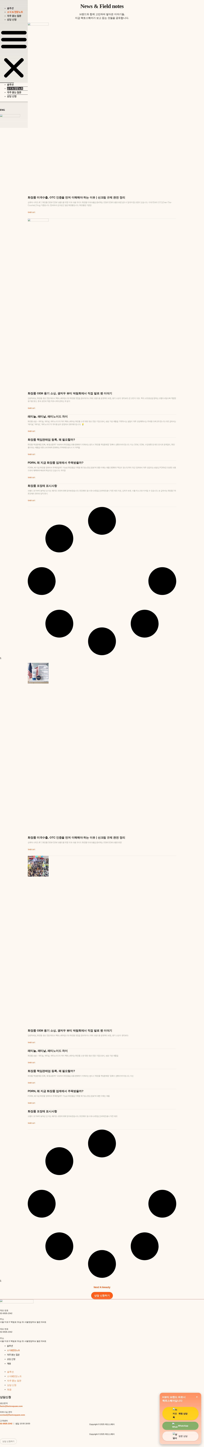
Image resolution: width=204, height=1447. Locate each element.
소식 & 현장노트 (15, 12)
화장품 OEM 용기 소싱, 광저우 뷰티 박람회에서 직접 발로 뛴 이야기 (70, 393)
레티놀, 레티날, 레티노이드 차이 (48, 416)
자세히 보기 (31, 212)
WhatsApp (183, 1426)
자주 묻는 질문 (14, 15)
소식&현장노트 (13, 1350)
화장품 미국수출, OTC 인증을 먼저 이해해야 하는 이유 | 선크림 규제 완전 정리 (76, 197)
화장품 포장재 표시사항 (42, 485)
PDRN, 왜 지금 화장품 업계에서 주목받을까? (55, 462)
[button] (14, 54)
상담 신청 (12, 19)
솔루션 (10, 8)
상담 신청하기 (102, 1295)
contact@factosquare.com (12, 1415)
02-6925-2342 (6, 1423)
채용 (9, 1363)
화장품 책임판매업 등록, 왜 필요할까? (51, 439)
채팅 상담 (183, 1413)
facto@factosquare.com (11, 1406)
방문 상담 (183, 1436)
